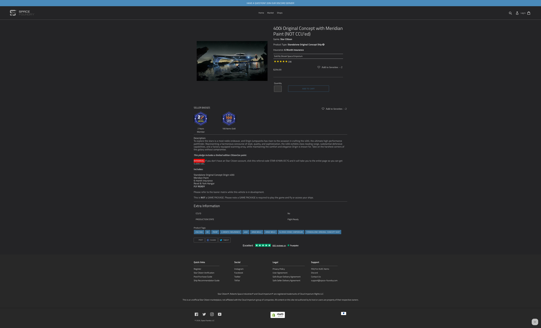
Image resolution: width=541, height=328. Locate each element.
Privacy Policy (279, 269)
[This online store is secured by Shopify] (277, 315)
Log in (523, 12)
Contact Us (316, 276)
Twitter (237, 276)
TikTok (237, 280)
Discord (314, 272)
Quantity (278, 83)
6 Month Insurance (294, 50)
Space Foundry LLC (207, 320)
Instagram (239, 269)
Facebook (238, 272)
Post (200, 240)
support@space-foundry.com (324, 280)
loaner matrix (220, 192)
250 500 (199, 232)
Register (197, 269)
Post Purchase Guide (203, 276)
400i (246, 232)
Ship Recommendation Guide (206, 280)
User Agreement (280, 272)
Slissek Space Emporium (292, 56)
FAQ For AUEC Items (320, 269)
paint (215, 232)
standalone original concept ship (323, 232)
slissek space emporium (291, 232)
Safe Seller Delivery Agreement (286, 280)
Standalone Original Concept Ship (305, 44)
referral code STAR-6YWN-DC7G (272, 161)
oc (208, 232)
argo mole (257, 232)
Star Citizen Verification (204, 272)
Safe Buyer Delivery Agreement (287, 276)
